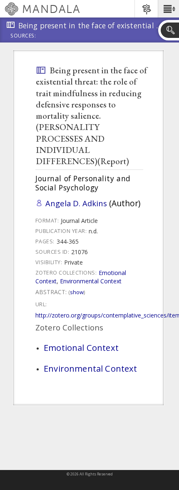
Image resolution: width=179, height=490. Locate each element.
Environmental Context (91, 281)
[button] (168, 9)
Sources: (23, 36)
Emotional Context (81, 347)
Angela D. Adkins (76, 203)
